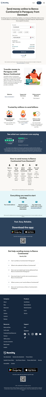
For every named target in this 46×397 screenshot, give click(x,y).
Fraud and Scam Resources (10, 333)
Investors (6, 316)
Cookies (13, 363)
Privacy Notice (29, 356)
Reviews (5, 319)
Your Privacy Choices (20, 360)
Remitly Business (27, 307)
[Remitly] (4, 3)
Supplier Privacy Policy (9, 360)
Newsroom (6, 307)
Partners (5, 335)
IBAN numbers (7, 338)
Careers (5, 313)
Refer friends (6, 344)
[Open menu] (44, 3)
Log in (33, 2)
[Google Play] (16, 232)
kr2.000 (20, 32)
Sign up (39, 2)
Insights (5, 347)
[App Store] (29, 232)
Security (40, 360)
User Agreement (7, 356)
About (5, 301)
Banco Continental (9, 96)
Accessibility (6, 363)
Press (5, 310)
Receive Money (27, 304)
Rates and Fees (7, 327)
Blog (5, 304)
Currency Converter (8, 341)
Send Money (27, 301)
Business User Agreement (18, 356)
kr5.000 (26, 32)
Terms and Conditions (21, 63)
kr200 (14, 32)
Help (25, 327)
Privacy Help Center (31, 360)
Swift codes (6, 330)
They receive (14, 35)
